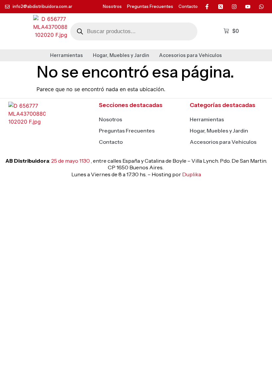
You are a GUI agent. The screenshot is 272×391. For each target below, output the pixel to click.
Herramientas (66, 55)
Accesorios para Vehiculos (190, 55)
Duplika (191, 174)
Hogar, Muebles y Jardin (121, 55)
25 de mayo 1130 (70, 160)
